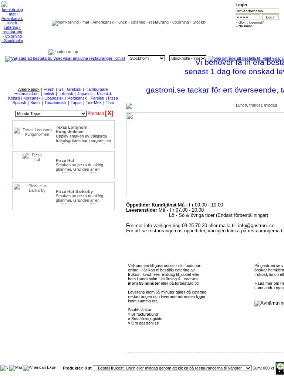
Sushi (35, 102)
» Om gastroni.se (143, 323)
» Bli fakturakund (143, 314)
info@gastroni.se (256, 225)
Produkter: (74, 368)
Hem (99, 37)
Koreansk (32, 98)
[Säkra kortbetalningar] (4, 367)
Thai (110, 102)
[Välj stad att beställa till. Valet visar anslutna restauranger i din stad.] (65, 58)
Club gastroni (203, 37)
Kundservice (168, 37)
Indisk (49, 93)
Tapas (76, 102)
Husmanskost (27, 93)
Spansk (19, 102)
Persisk (97, 98)
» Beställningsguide (145, 318)
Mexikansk (77, 98)
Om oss (133, 37)
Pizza (113, 98)
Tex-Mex (94, 102)
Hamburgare (96, 89)
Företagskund (238, 37)
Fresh (49, 89)
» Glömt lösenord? (250, 22)
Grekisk (74, 89)
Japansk (85, 93)
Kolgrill (14, 98)
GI (60, 89)
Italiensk (65, 93)
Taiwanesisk (55, 102)
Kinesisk (104, 93)
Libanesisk (54, 98)
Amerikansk (29, 89)
